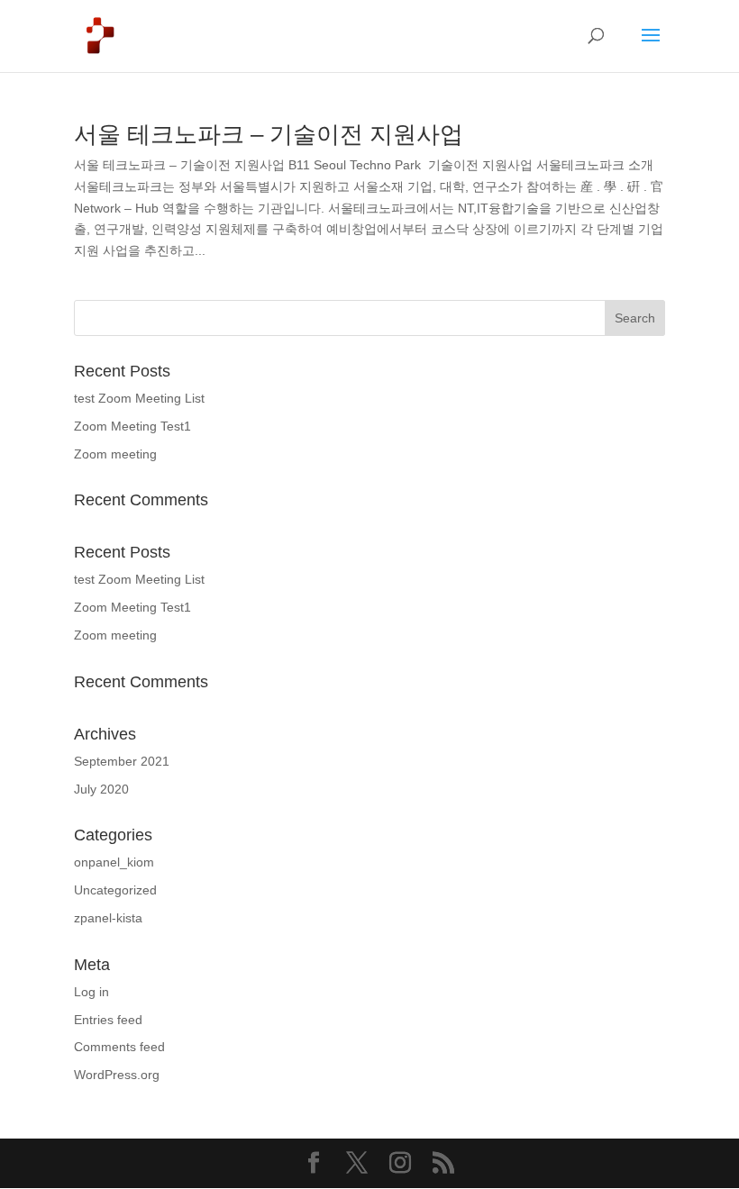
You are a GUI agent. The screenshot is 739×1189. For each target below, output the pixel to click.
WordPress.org (117, 1074)
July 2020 (101, 789)
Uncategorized (115, 890)
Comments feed (119, 1046)
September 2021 (121, 761)
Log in (91, 992)
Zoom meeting (115, 454)
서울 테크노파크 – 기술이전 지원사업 (268, 134)
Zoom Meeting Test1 (132, 426)
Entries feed (108, 1019)
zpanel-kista (108, 918)
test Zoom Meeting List (139, 398)
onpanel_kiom (114, 862)
